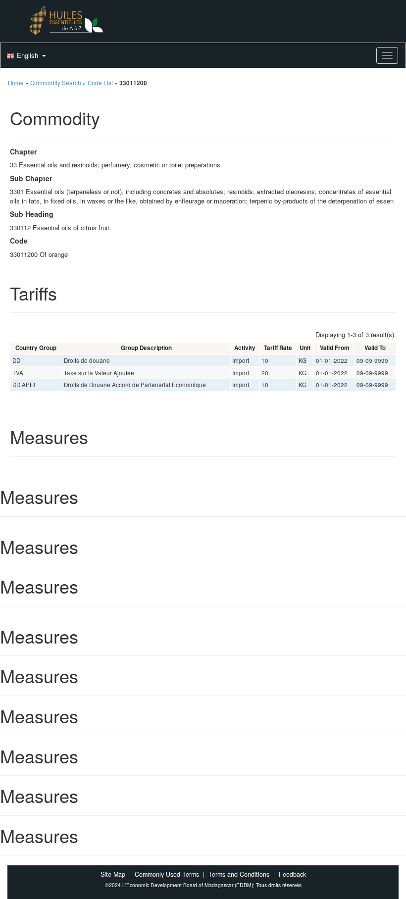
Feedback (292, 874)
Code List (100, 83)
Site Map (113, 874)
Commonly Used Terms (167, 874)
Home (16, 83)
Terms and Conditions (238, 874)
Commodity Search (55, 83)
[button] (25, 56)
